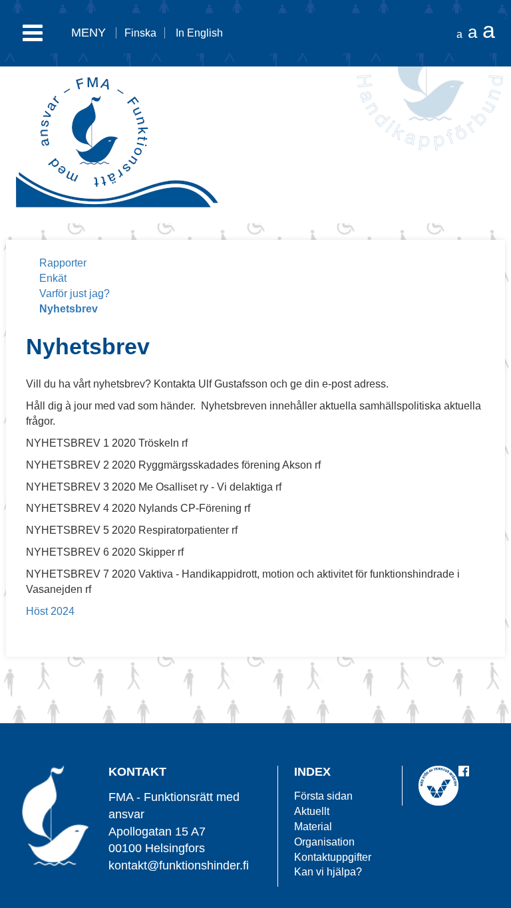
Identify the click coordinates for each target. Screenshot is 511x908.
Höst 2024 (50, 611)
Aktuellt (311, 811)
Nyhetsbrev (68, 308)
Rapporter (62, 263)
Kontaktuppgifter (332, 857)
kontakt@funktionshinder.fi (178, 865)
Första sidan (323, 796)
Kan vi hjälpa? (328, 871)
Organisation (324, 842)
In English (199, 33)
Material (313, 826)
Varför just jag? (74, 293)
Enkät (53, 278)
